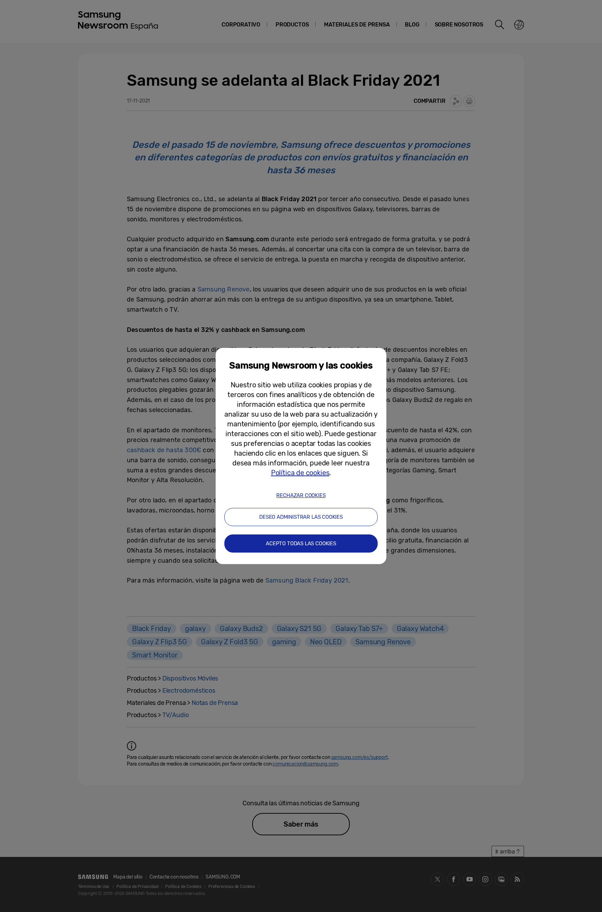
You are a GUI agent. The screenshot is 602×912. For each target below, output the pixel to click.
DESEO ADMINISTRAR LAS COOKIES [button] (301, 517)
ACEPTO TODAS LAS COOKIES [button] (301, 543)
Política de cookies (300, 473)
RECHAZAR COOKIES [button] (300, 495)
